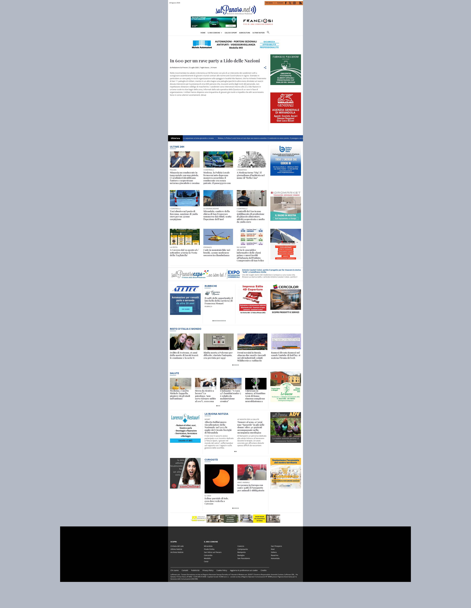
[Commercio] (285, 487)
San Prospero (276, 546)
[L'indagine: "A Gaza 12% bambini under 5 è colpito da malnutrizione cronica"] (231, 383)
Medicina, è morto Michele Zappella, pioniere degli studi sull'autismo (180, 394)
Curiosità (211, 459)
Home (203, 33)
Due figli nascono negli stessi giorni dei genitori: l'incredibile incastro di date (251, 488)
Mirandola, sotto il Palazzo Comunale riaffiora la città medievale (251, 425)
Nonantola (275, 558)
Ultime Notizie (176, 549)
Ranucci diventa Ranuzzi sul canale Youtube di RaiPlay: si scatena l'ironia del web (285, 355)
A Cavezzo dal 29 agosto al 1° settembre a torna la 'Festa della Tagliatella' (184, 253)
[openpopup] (301, 33)
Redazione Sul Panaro (180, 67)
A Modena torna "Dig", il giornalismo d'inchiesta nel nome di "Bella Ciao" (251, 175)
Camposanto (242, 549)
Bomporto (241, 552)
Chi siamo (269, 3)
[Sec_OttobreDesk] (235, 44)
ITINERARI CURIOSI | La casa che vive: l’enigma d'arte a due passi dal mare (218, 301)
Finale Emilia (209, 549)
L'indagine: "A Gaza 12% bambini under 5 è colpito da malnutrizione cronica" (230, 396)
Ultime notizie (258, 33)
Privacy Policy (208, 570)
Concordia (208, 555)
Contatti (280, 3)
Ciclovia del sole (177, 546)
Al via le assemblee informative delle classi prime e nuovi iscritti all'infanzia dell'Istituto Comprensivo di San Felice (250, 255)
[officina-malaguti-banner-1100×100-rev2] (235, 519)
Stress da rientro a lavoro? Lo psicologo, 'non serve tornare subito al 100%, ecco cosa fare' (205, 396)
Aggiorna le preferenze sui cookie (244, 570)
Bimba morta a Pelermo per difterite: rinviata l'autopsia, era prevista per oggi (218, 355)
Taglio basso (204, 67)
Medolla (207, 558)
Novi (273, 549)
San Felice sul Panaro (212, 552)
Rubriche (211, 286)
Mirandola (208, 546)
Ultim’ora (175, 138)
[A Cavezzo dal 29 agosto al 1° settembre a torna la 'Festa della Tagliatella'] (185, 237)
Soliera (274, 552)
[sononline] (185, 487)
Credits (264, 570)
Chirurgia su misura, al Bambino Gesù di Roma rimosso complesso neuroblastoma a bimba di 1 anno (255, 396)
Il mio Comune (214, 33)
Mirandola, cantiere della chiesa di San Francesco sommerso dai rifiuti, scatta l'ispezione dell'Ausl (217, 215)
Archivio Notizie (176, 552)
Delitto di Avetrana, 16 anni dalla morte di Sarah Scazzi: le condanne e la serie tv (184, 355)
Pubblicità (195, 570)
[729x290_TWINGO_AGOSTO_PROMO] (235, 27)
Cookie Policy (221, 570)
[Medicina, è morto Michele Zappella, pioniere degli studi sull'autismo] (180, 383)
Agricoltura (244, 33)
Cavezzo (240, 546)
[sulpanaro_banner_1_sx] (285, 441)
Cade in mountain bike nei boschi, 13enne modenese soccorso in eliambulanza (216, 253)
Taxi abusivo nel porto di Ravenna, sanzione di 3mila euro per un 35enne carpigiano (184, 215)
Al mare (214, 67)
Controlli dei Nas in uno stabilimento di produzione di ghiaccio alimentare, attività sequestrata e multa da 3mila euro (251, 216)
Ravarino (274, 555)
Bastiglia (240, 555)
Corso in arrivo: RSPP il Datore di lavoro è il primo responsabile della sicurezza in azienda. (271, 271)
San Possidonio (243, 558)
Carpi (206, 561)
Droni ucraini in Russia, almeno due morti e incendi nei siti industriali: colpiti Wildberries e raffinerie (251, 356)
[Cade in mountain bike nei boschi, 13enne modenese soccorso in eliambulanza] (218, 237)
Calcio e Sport (231, 33)
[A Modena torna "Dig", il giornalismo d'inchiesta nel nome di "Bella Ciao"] (252, 159)
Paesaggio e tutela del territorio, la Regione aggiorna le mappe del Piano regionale (216, 489)
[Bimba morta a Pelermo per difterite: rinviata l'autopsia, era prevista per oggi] (219, 342)
